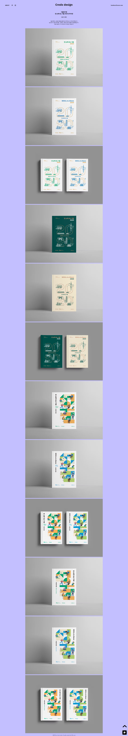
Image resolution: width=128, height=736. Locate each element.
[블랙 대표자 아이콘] (12, 5)
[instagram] (15, 5)
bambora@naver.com (117, 5)
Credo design (64, 4)
